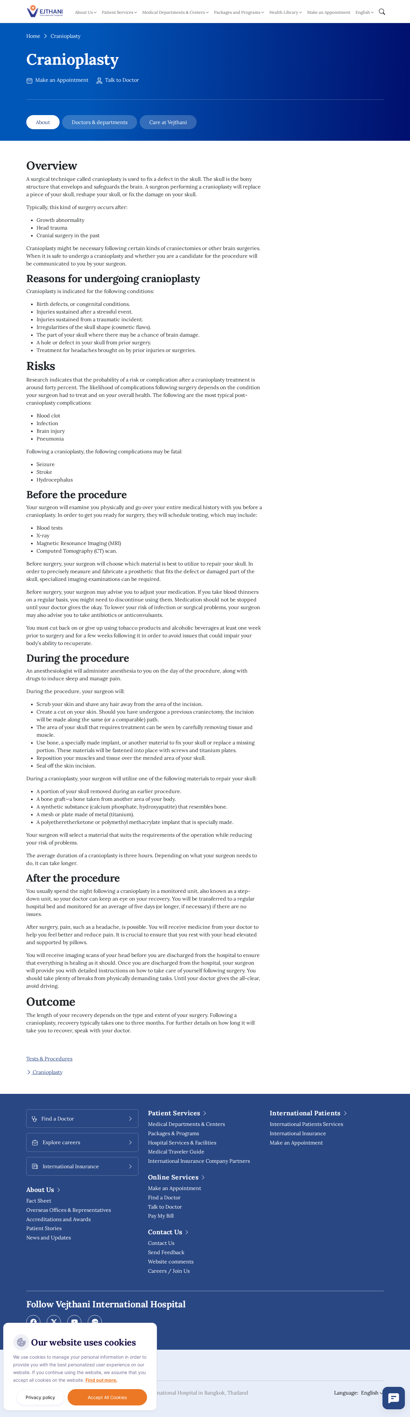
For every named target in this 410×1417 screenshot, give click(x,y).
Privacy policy (40, 1397)
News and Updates (48, 1237)
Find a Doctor (164, 1197)
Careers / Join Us (169, 1271)
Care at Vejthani (168, 122)
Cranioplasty (46, 1072)
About (43, 122)
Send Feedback (166, 1252)
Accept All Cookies (107, 1397)
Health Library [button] (283, 12)
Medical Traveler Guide (176, 1151)
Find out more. (101, 1380)
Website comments (170, 1261)
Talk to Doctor (121, 80)
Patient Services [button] (117, 12)
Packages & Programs (173, 1133)
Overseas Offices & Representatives (68, 1210)
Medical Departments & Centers (186, 1124)
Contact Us (161, 1243)
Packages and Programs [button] (237, 12)
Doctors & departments (99, 122)
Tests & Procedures (49, 1058)
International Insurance (298, 1133)
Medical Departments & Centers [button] (173, 12)
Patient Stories (44, 1228)
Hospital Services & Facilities (182, 1142)
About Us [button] (84, 12)
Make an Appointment (328, 12)
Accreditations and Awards (58, 1219)
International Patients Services (306, 1124)
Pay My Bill (161, 1215)
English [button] (363, 12)
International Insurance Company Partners (199, 1161)
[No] (150, 1324)
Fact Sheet (38, 1200)
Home (33, 36)
